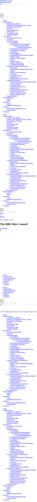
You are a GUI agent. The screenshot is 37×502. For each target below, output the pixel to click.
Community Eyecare (16, 75)
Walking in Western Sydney (17, 58)
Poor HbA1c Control (12, 33)
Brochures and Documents (14, 105)
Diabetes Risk (10, 31)
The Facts (9, 28)
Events (9, 99)
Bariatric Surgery (15, 88)
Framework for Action (9, 278)
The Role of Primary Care (17, 91)
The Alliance (13, 52)
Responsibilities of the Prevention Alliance (21, 55)
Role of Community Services (18, 93)
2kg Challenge (14, 42)
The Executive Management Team (16, 108)
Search (2, 14)
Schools (12, 60)
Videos (9, 103)
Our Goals (10, 39)
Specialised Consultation (13, 80)
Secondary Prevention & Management (17, 66)
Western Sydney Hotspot (13, 23)
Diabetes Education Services (18, 86)
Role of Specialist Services (17, 94)
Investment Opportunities (17, 64)
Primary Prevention (12, 41)
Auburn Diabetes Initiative (24, 47)
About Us (6, 107)
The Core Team (11, 110)
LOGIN (10, 0)
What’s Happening (8, 97)
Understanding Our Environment (19, 49)
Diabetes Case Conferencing (18, 72)
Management (13, 67)
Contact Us (6, 111)
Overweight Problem (12, 30)
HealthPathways (14, 77)
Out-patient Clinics (15, 85)
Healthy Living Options (16, 63)
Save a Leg (13, 74)
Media (8, 100)
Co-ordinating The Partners (17, 50)
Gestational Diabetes (12, 34)
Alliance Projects (15, 61)
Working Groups (14, 56)
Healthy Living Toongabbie (21, 45)
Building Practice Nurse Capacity (19, 78)
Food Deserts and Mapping (14, 27)
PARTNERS (3, 0)
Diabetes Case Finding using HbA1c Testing (19, 25)
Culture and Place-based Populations (20, 44)
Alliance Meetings (15, 53)
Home (5, 20)
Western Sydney (7, 22)
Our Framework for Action (14, 38)
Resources (6, 102)
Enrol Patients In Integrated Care (19, 89)
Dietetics (12, 71)
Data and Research (12, 96)
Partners (2, 216)
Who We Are (7, 36)
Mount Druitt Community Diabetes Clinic (21, 69)
